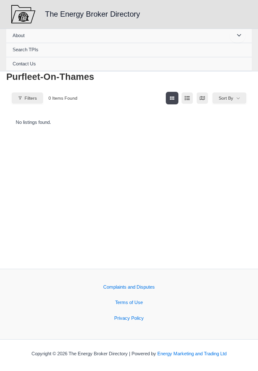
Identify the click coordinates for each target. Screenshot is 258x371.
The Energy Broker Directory (92, 14)
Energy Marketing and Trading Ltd (192, 353)
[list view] (187, 98)
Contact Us (24, 63)
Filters (31, 98)
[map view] (202, 98)
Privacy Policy (129, 318)
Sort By (226, 98)
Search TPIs (25, 49)
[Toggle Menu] (237, 36)
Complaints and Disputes (129, 287)
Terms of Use (129, 302)
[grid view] (172, 98)
